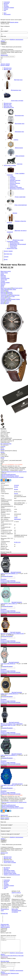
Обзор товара (4, 289)
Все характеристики (6, 443)
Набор (2, 290)
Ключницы (13, 184)
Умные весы (13, 247)
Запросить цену (14, 973)
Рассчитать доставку (18, 477)
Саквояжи (12, 179)
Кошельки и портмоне (16, 187)
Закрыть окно (4, 55)
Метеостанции (19, 147)
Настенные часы (19, 115)
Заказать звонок (14, 22)
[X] (8, 480)
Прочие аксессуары (12, 248)
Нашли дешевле (14, 475)
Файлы (2, 302)
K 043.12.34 (17, 542)
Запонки (15, 213)
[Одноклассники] (4, 480)
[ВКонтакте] (1, 480)
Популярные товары (9, 870)
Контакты (6, 3)
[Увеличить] (12, 342)
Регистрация (7, 14)
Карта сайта (15, 909)
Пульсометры (13, 245)
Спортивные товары (12, 241)
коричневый (17, 519)
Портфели (12, 177)
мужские (3, 446)
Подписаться (12, 474)
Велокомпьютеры (14, 242)
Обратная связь (5, 924)
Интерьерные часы (16, 90)
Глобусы (16, 139)
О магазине (7, 2)
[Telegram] (10, 480)
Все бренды (7, 867)
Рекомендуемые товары (10, 873)
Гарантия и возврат (9, 7)
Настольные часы (19, 123)
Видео (2, 303)
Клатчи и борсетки (15, 183)
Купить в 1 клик (5, 580)
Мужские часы (8, 68)
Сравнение (12, 580)
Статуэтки (19, 164)
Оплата (6, 4)
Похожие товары (5, 299)
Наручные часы (18, 79)
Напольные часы (19, 131)
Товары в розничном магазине (12, 874)
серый (15, 517)
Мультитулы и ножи (18, 240)
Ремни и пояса (14, 186)
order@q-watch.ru (16, 892)
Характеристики (5, 295)
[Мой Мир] (6, 480)
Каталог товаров (5, 64)
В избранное (4, 582)
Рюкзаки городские (15, 180)
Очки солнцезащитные (21, 205)
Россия (2, 457)
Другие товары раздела (20, 471)
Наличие (3, 300)
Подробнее (3, 579)
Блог (5, 10)
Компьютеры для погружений (18, 244)
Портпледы (13, 181)
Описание (3, 293)
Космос (3, 449)
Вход (5, 13)
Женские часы (7, 69)
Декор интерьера (19, 155)
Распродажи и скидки (9, 871)
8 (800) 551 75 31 (5, 925)
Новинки (6, 869)
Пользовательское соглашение (16, 911)
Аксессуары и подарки (17, 100)
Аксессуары (4, 296)
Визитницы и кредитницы (17, 188)
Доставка (6, 6)
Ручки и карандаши (20, 196)
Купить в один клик (18, 955)
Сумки (12, 176)
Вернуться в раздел (6, 288)
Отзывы (6, 9)
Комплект (3, 292)
